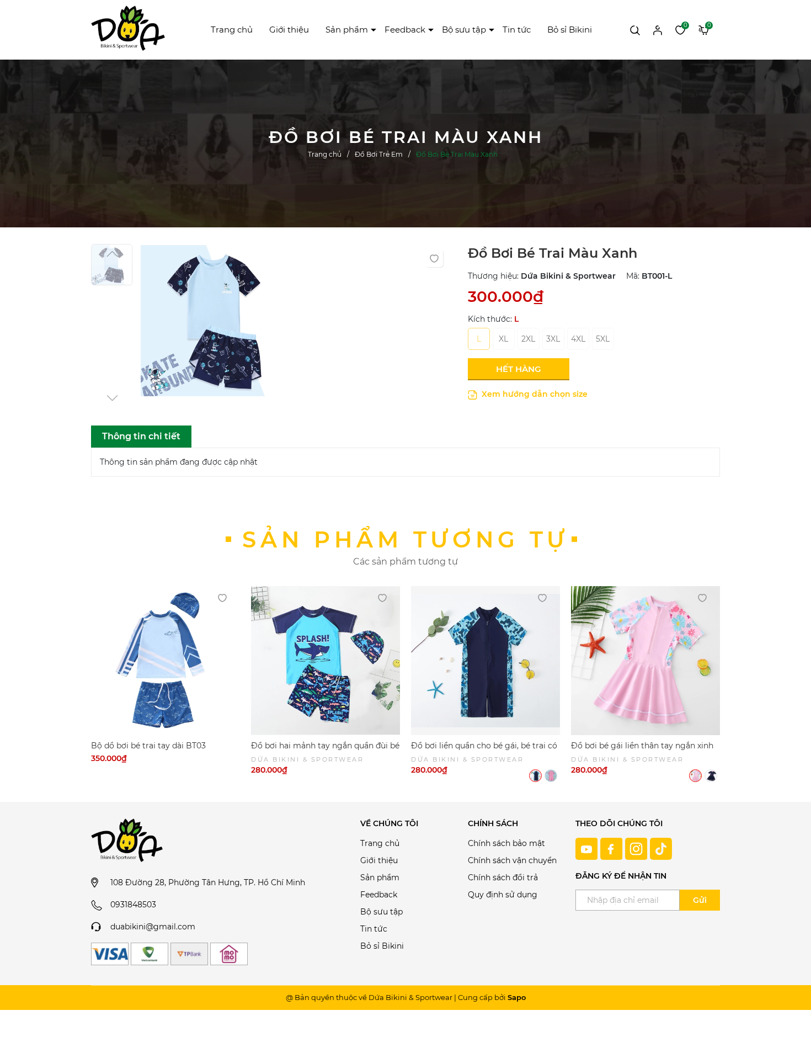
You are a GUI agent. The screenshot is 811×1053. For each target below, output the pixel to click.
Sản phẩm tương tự (405, 539)
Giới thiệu (289, 29)
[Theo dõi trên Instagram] (637, 848)
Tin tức (517, 29)
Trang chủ (232, 29)
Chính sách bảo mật (506, 843)
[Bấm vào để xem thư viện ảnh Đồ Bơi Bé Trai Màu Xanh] (216, 323)
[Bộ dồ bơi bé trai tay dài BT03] (165, 660)
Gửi (700, 900)
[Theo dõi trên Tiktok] (661, 848)
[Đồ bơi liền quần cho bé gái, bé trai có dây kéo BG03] (485, 660)
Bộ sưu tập (464, 29)
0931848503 (133, 905)
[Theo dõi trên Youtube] (587, 848)
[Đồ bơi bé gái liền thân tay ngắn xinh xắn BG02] (645, 660)
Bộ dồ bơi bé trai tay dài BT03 (148, 746)
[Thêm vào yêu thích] (434, 258)
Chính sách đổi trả (503, 877)
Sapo (517, 997)
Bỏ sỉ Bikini (569, 29)
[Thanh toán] (110, 954)
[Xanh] (535, 775)
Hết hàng (518, 369)
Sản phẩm (347, 29)
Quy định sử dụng (502, 895)
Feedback (405, 29)
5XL (603, 339)
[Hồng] (551, 775)
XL (503, 339)
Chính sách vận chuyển (512, 860)
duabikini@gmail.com (152, 927)
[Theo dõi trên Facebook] (612, 848)
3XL (553, 339)
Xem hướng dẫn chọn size (533, 394)
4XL (578, 339)
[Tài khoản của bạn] (657, 29)
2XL (528, 339)
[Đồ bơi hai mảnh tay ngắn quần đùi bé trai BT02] (325, 660)
